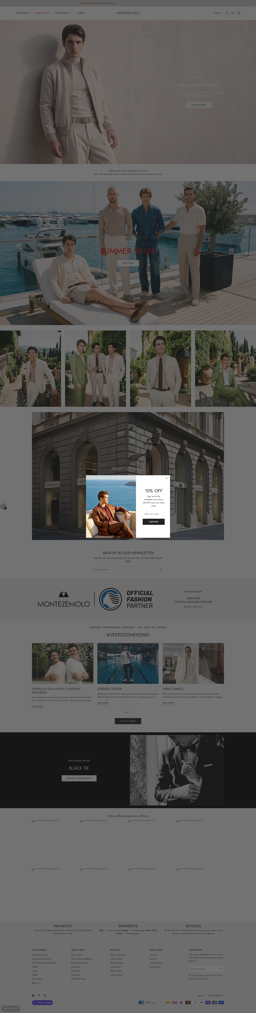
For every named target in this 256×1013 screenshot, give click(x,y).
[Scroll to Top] (251, 999)
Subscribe (153, 521)
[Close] (167, 478)
